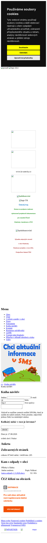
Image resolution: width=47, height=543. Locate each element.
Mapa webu (5, 521)
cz (2, 384)
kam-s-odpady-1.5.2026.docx (13, 473)
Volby (8, 340)
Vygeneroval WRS (18, 525)
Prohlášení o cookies (34, 521)
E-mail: (34, 397)
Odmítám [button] (23, 53)
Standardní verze (20, 523)
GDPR (9, 333)
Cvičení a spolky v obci (15, 319)
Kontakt (9, 328)
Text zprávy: (30, 403)
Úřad (8, 317)
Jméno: (4, 397)
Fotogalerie (10, 324)
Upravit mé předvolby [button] (23, 58)
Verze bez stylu (7, 523)
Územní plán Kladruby (15, 335)
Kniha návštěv (11, 326)
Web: (27, 400)
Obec (8, 314)
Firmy (8, 321)
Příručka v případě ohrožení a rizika (20, 337)
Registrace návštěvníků (15, 330)
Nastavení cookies (18, 521)
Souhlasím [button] (23, 47)
